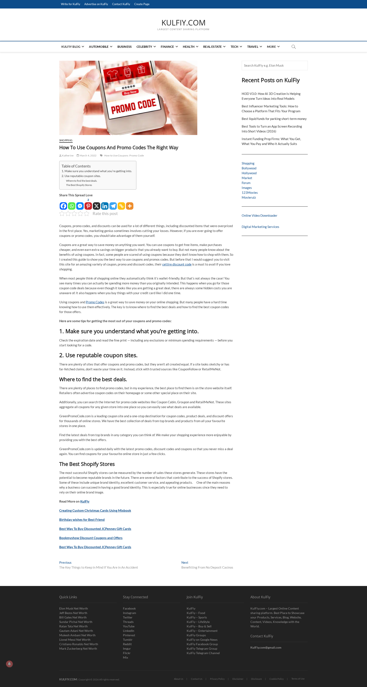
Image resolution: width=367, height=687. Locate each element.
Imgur (127, 648)
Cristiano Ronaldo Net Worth (78, 644)
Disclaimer (237, 678)
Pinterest (129, 635)
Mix (125, 657)
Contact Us (196, 678)
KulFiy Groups (196, 635)
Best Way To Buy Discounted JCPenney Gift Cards (95, 529)
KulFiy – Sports (197, 617)
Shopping (66, 140)
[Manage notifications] (9, 663)
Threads (128, 622)
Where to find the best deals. (81, 180)
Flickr (127, 653)
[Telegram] (113, 204)
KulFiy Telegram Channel (203, 653)
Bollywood (249, 168)
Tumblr (128, 639)
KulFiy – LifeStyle (198, 622)
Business (124, 46)
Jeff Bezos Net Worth (73, 613)
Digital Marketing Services (260, 227)
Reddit (127, 644)
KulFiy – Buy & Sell (199, 626)
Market (247, 178)
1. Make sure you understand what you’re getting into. (97, 171)
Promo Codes (95, 302)
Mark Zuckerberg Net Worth (78, 648)
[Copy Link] (121, 204)
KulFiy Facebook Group (202, 644)
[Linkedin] (105, 204)
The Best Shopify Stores (79, 185)
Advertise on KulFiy (96, 4)
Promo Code (136, 155)
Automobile (99, 46)
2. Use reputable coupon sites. (81, 176)
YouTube (128, 626)
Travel (252, 46)
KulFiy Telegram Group (202, 648)
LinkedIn (128, 630)
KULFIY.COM (183, 22)
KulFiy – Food (196, 613)
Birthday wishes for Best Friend (82, 519)
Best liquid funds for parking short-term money (274, 119)
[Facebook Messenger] (80, 204)
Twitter (128, 617)
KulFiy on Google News (202, 639)
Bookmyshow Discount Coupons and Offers (91, 538)
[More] (129, 204)
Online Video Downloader (259, 215)
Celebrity (144, 46)
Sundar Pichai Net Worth (75, 622)
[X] (96, 204)
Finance (167, 46)
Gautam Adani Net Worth (76, 630)
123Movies (250, 192)
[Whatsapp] (71, 204)
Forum (246, 183)
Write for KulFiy (70, 4)
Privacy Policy (217, 678)
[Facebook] (63, 204)
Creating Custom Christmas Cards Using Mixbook (95, 510)
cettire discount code (177, 264)
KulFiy (84, 501)
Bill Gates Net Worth (73, 617)
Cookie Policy (277, 678)
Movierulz (249, 197)
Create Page (142, 4)
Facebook (129, 608)
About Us (178, 678)
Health (189, 46)
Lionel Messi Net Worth (74, 639)
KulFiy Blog (70, 46)
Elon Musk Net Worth (73, 608)
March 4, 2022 (87, 155)
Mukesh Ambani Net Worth (77, 635)
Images (247, 188)
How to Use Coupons (116, 155)
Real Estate (212, 46)
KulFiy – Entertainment (202, 630)
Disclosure (256, 678)
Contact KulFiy (121, 4)
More (271, 46)
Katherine (67, 155)
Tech (235, 46)
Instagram (129, 613)
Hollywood (249, 173)
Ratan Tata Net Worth (73, 626)
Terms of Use (298, 678)
